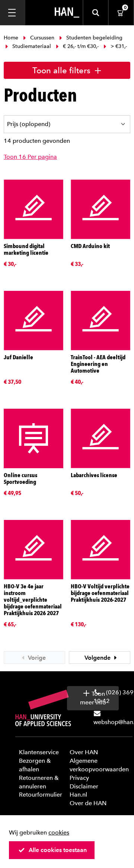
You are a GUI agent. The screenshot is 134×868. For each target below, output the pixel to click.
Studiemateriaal (31, 46)
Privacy (79, 777)
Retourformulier (40, 794)
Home (12, 38)
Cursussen (42, 38)
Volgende (98, 657)
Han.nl (78, 794)
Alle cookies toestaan (58, 849)
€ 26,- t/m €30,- (80, 46)
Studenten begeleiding (93, 38)
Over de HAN (88, 803)
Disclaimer (84, 786)
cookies (58, 832)
